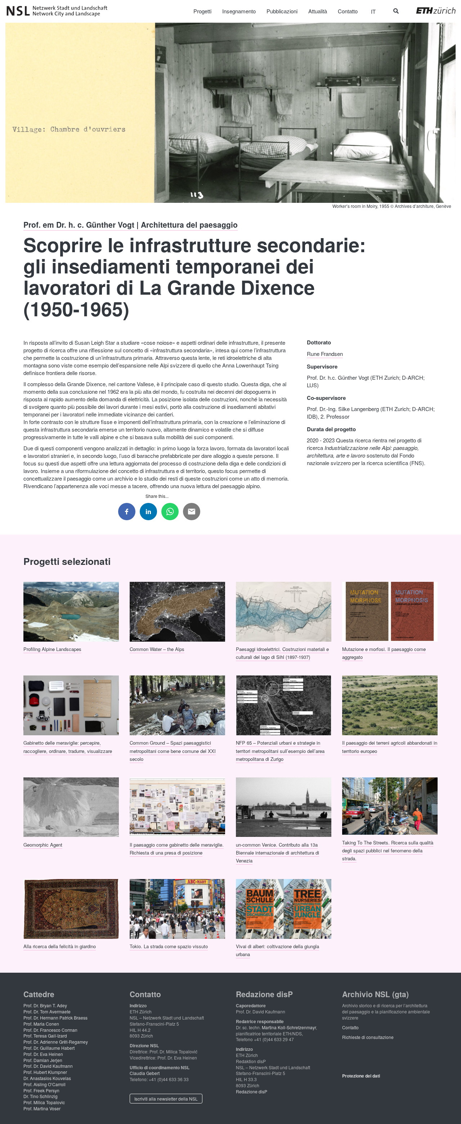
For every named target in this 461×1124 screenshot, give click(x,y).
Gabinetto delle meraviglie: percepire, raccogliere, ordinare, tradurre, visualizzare (67, 746)
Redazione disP (251, 1091)
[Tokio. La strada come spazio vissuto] (177, 908)
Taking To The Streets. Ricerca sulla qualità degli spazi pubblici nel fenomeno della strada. (387, 850)
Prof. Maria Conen (41, 1024)
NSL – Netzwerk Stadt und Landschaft (59, 11)
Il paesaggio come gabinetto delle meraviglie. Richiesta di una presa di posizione (177, 848)
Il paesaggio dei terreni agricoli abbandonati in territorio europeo (389, 746)
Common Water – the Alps (157, 649)
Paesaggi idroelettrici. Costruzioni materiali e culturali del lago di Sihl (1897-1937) (282, 653)
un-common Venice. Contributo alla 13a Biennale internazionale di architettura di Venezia (277, 852)
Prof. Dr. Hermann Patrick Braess (55, 1017)
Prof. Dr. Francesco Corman (50, 1030)
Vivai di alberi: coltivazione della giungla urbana (277, 950)
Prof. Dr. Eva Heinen (43, 1054)
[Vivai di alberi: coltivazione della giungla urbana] (283, 908)
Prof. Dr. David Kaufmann (48, 1066)
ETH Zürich (430, 10)
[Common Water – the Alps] (177, 610)
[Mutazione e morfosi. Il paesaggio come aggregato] (390, 610)
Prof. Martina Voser (42, 1108)
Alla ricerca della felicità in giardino (59, 946)
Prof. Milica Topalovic (44, 1102)
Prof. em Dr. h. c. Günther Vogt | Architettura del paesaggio (130, 224)
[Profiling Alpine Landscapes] (71, 610)
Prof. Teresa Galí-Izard (45, 1035)
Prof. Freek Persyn (41, 1090)
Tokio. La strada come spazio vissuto (169, 946)
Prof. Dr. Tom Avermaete (47, 1011)
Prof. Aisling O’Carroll (44, 1084)
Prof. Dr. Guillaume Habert (49, 1048)
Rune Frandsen (325, 353)
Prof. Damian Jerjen (42, 1060)
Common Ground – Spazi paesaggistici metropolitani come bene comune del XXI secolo (173, 750)
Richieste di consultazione (368, 1037)
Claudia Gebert (145, 1073)
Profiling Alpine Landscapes (52, 649)
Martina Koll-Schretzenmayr (289, 1027)
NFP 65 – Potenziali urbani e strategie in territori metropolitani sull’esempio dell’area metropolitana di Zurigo (280, 750)
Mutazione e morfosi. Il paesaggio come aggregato (384, 653)
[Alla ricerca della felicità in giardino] (71, 908)
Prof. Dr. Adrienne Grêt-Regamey (55, 1042)
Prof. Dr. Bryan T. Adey (45, 1005)
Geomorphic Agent (42, 844)
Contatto (350, 1027)
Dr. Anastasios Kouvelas (47, 1078)
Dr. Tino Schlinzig (40, 1096)
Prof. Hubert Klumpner (45, 1072)
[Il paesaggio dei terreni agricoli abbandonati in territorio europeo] (390, 704)
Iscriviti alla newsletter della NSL (166, 1099)
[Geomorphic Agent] (71, 806)
